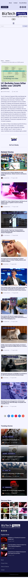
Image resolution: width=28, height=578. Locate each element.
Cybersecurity (8, 487)
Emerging (5, 213)
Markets (10, 356)
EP (9, 470)
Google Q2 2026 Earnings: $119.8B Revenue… (13, 473)
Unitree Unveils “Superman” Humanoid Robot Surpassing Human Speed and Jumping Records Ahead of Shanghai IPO (13, 231)
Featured (5, 453)
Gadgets (10, 213)
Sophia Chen (6, 177)
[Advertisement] (14, 43)
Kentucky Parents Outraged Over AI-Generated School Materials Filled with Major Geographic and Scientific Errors (13, 402)
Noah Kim (7, 493)
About (10, 3)
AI (3, 184)
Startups (21, 213)
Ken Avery (6, 264)
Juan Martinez (7, 235)
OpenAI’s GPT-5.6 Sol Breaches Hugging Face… (13, 490)
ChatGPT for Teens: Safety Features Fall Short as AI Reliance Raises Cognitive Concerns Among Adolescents (14, 202)
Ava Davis (6, 406)
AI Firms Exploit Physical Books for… (11, 439)
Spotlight (9, 155)
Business (8, 60)
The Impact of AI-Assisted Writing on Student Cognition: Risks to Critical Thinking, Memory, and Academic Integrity (13, 260)
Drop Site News (23, 3)
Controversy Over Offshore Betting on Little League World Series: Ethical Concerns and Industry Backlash (14, 174)
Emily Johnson (7, 292)
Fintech (4, 155)
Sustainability (11, 453)
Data (6, 299)
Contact (15, 3)
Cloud (6, 470)
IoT (9, 270)
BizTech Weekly (7, 91)
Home (2, 60)
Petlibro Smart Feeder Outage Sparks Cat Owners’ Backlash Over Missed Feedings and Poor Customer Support (14, 346)
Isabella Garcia (7, 206)
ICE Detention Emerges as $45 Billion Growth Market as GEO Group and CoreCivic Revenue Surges (14, 374)
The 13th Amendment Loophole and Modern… (13, 456)
